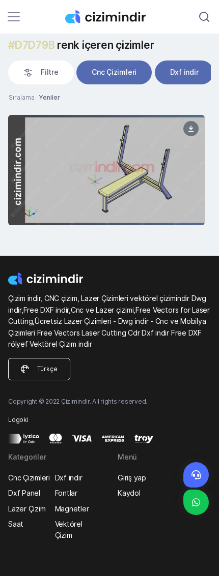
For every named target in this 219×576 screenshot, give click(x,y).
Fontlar (66, 493)
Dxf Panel (24, 493)
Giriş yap (132, 477)
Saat (15, 524)
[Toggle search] (204, 16)
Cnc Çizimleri (114, 72)
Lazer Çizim (26, 508)
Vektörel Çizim (69, 529)
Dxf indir (184, 72)
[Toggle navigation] (13, 16)
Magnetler (72, 508)
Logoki (18, 419)
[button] (41, 72)
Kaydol (129, 493)
